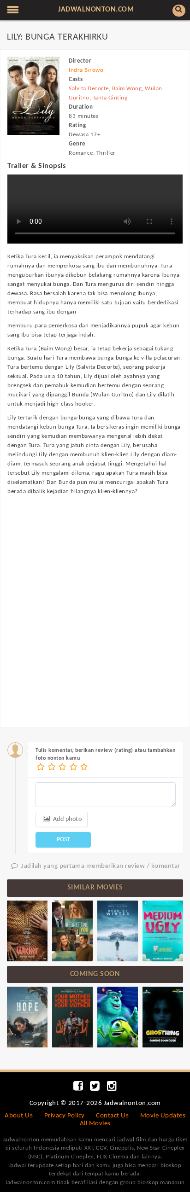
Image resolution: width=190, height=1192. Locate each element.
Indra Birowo (86, 70)
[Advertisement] (95, 603)
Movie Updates (163, 1115)
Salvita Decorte (89, 89)
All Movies (95, 1123)
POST (63, 839)
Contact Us (112, 1115)
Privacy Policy (64, 1115)
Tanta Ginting (110, 98)
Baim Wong (127, 89)
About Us (19, 1115)
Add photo (66, 819)
